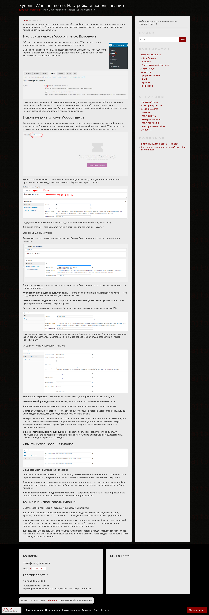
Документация (148, 68)
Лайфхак (146, 61)
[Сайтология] (8, 609)
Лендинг (146, 112)
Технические (147, 86)
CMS (144, 79)
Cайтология (52, 600)
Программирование (150, 75)
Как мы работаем (71, 610)
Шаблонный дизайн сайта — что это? (159, 144)
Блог (96, 610)
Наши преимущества (151, 105)
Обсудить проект (196, 610)
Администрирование (151, 54)
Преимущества (52, 610)
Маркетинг (146, 72)
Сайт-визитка (149, 116)
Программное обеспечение (155, 65)
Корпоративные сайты (153, 126)
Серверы (145, 82)
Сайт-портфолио (150, 123)
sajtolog (25, 20)
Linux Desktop (149, 58)
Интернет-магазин (151, 119)
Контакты (105, 610)
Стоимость (86, 610)
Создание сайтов (34, 610)
